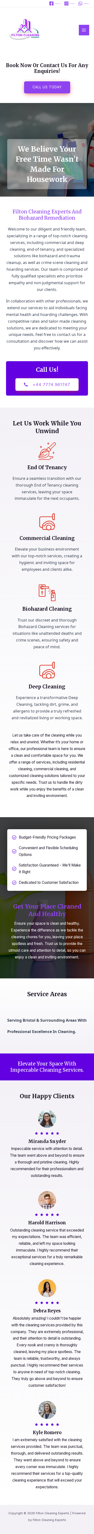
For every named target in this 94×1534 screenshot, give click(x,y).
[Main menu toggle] (84, 30)
